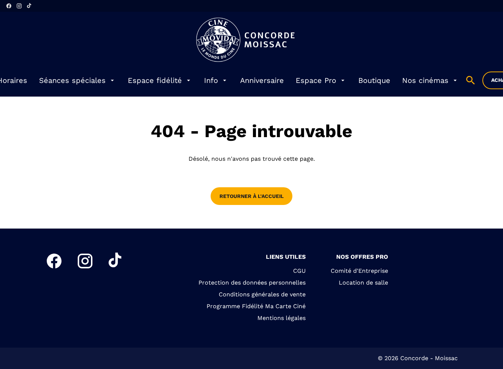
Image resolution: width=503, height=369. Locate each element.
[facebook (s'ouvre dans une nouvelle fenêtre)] (9, 6)
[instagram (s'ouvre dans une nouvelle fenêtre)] (19, 6)
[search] (470, 80)
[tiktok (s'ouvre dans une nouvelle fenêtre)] (29, 6)
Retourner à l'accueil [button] (251, 196)
